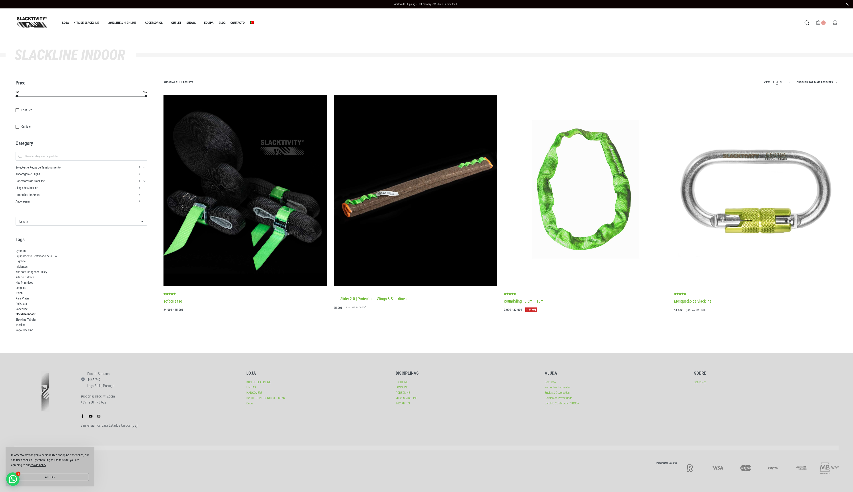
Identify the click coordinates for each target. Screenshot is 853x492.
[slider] (17, 96)
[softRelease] (245, 190)
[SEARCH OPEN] (806, 22)
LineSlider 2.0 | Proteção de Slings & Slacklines (370, 298)
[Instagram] (99, 416)
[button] (13, 479)
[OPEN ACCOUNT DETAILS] (835, 22)
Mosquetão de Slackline (692, 301)
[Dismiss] (847, 4)
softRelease (172, 301)
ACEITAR (50, 477)
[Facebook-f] (82, 416)
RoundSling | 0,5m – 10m (524, 301)
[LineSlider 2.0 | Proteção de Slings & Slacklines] (415, 190)
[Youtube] (90, 416)
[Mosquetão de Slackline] (755, 190)
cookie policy (38, 465)
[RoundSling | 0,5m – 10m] (585, 190)
